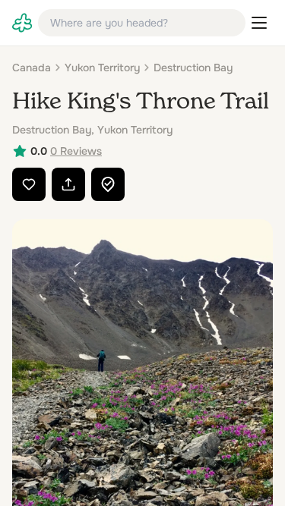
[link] (22, 23)
